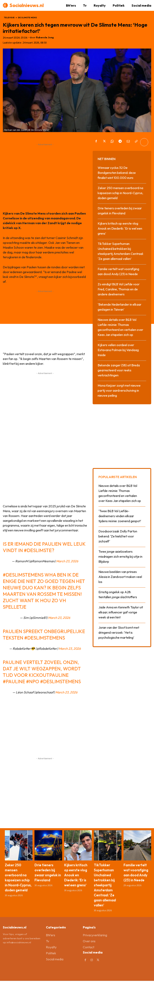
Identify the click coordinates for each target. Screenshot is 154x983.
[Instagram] (91, 960)
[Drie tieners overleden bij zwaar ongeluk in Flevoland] (48, 845)
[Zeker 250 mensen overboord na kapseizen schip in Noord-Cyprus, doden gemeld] (18, 845)
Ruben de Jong (45, 37)
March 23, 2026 (67, 561)
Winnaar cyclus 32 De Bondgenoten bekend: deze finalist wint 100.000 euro (117, 173)
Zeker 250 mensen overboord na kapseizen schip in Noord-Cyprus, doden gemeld (120, 193)
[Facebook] (96, 142)
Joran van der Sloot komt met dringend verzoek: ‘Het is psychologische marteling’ (118, 632)
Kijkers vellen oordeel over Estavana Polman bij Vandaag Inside (118, 350)
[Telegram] (120, 142)
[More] (144, 142)
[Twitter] (104, 142)
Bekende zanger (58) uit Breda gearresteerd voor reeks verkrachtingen (119, 370)
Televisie (9, 17)
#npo (32, 681)
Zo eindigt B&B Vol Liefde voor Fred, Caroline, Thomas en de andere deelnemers (119, 289)
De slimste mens (27, 17)
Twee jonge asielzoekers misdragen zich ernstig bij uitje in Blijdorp (120, 556)
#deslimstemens (23, 575)
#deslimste (38, 550)
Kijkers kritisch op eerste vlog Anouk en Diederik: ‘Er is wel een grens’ (120, 228)
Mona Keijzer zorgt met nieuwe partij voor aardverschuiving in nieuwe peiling (119, 390)
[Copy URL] (136, 142)
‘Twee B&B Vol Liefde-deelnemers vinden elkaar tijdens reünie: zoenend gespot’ (119, 516)
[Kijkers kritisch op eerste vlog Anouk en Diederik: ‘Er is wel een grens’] (78, 845)
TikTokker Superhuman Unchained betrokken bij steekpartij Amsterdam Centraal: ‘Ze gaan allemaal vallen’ (105, 885)
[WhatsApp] (112, 142)
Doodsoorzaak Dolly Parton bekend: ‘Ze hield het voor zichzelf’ (117, 536)
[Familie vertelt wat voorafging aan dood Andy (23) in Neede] (137, 845)
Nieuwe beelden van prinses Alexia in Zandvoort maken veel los (120, 577)
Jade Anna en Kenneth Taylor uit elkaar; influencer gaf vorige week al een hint (120, 612)
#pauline (14, 681)
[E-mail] (128, 142)
